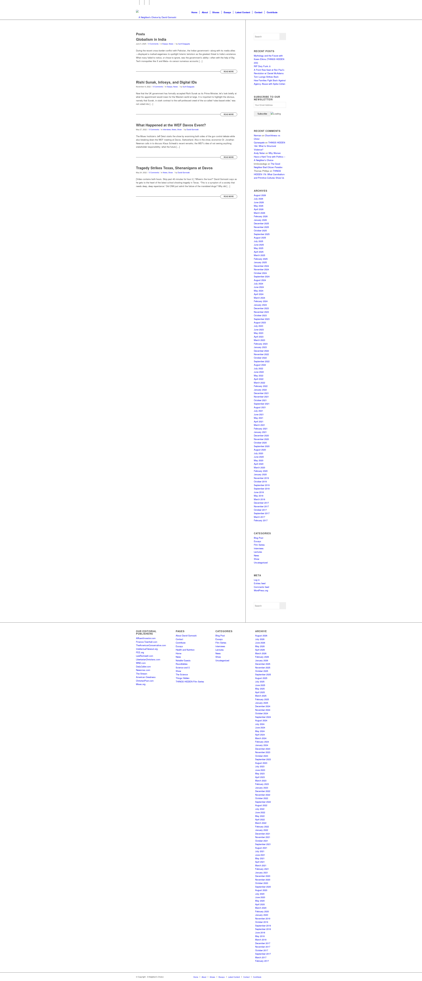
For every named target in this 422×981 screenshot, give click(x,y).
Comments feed (261, 586)
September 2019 (262, 485)
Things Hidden (182, 678)
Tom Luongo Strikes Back (266, 76)
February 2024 (261, 301)
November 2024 (261, 269)
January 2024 (260, 304)
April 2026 (258, 209)
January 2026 (260, 219)
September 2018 (262, 488)
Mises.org (140, 684)
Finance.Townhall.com (146, 641)
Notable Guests (183, 660)
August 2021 (260, 407)
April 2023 (258, 336)
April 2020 (258, 463)
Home (178, 653)
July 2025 (258, 241)
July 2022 (258, 368)
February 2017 (261, 520)
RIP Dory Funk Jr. (262, 66)
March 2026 (259, 212)
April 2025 (258, 251)
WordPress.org (261, 590)
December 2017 (261, 502)
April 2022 (258, 379)
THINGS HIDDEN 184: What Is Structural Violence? (269, 146)
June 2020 (259, 456)
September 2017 (262, 513)
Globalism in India (151, 39)
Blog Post (258, 537)
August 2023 (260, 322)
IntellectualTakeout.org (147, 648)
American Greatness (146, 677)
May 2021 (258, 417)
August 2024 (260, 280)
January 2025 (260, 262)
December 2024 (261, 265)
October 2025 (260, 230)
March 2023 (259, 340)
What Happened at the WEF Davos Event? (171, 124)
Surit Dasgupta (184, 44)
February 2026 (261, 216)
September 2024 (262, 276)
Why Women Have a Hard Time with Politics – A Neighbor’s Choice (269, 156)
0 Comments (153, 44)
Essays (165, 44)
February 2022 (261, 386)
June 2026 (259, 202)
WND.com (141, 662)
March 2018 (259, 499)
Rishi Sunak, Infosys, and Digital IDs (166, 82)
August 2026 (260, 195)
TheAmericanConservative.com (151, 645)
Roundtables (182, 663)
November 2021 (261, 396)
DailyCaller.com (143, 666)
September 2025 (262, 234)
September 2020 (262, 446)
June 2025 (259, 244)
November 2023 (261, 311)
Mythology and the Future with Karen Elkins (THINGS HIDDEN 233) (269, 59)
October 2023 (260, 315)
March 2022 (259, 382)
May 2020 (258, 460)
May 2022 (258, 375)
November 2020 (261, 439)
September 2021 (262, 403)
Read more (229, 71)
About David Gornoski (186, 635)
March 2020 (259, 467)
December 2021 (261, 393)
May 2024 (258, 290)
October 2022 (260, 357)
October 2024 (260, 273)
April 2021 (258, 421)
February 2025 (261, 258)
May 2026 (258, 205)
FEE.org (140, 652)
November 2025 (261, 227)
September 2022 (262, 361)
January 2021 (260, 432)
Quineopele (259, 142)
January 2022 (260, 389)
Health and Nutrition (185, 649)
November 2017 (261, 506)
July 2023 (258, 325)
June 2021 (259, 414)
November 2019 (261, 478)
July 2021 (258, 410)
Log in (257, 579)
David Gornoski (192, 129)
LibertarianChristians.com (148, 659)
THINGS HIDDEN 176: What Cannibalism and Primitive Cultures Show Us (269, 174)
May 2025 (258, 248)
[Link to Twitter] (141, 2)
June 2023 (259, 329)
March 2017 (259, 516)
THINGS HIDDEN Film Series (190, 681)
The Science (182, 674)
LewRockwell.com (144, 655)
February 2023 (261, 343)
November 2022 (261, 354)
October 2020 (260, 442)
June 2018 (259, 492)
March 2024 (259, 297)
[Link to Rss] (151, 2)
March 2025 (259, 255)
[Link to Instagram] (146, 2)
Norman (257, 135)
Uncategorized (261, 562)
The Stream (141, 673)
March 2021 (259, 424)
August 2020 (260, 449)
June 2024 (259, 287)
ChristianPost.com (145, 680)
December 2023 (261, 308)
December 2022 (261, 350)
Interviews (167, 129)
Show (179, 129)
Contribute (180, 642)
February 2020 (261, 470)
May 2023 (258, 333)
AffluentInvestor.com (146, 638)
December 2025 (261, 223)
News (171, 44)
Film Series (259, 544)
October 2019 (260, 481)
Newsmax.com (143, 670)
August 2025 (260, 237)
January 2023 (260, 347)
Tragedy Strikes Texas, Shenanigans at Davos (174, 167)
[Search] (283, 12)
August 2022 (260, 364)
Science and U (183, 667)
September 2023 (262, 319)
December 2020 (261, 435)
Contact (179, 639)
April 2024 (258, 294)
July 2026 (258, 198)
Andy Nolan (259, 153)
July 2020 (258, 453)
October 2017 (260, 509)
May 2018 (258, 495)
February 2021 (261, 428)
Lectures (258, 551)
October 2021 (260, 400)
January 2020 (260, 474)
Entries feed (259, 583)
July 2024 (258, 283)
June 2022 (259, 371)
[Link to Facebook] (137, 2)
